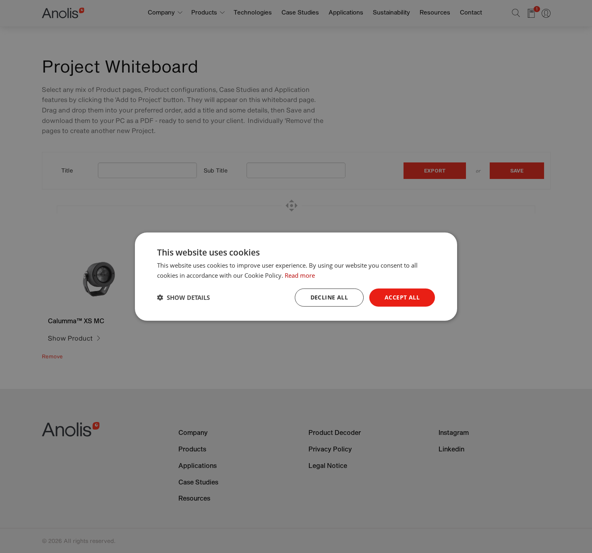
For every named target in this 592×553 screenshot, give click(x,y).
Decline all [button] (329, 297)
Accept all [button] (402, 297)
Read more (300, 275)
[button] (183, 297)
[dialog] (296, 277)
